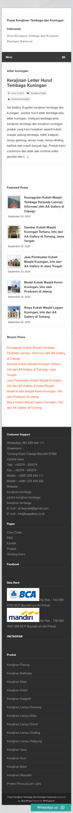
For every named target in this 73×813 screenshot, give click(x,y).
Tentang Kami (16, 554)
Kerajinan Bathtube (19, 673)
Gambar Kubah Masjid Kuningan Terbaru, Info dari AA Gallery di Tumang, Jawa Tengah (44, 234)
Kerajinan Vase (17, 749)
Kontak (11, 543)
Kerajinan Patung (18, 664)
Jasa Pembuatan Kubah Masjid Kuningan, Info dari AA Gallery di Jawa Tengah (43, 261)
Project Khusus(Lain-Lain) (24, 783)
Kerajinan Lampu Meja (21, 715)
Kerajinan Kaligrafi (19, 698)
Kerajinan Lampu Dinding (23, 732)
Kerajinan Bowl (17, 766)
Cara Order (14, 532)
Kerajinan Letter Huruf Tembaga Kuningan (29, 82)
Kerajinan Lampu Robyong (24, 741)
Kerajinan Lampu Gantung (24, 707)
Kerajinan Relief (38, 93)
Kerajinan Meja (17, 681)
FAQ (10, 537)
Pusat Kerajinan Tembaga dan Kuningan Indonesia (35, 24)
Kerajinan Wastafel (19, 775)
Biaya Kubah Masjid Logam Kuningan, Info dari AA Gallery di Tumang (43, 312)
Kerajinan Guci (16, 758)
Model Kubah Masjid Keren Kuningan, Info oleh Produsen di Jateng (43, 287)
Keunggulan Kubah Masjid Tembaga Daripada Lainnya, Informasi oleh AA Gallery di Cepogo (44, 204)
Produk (11, 548)
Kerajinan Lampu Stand (22, 724)
